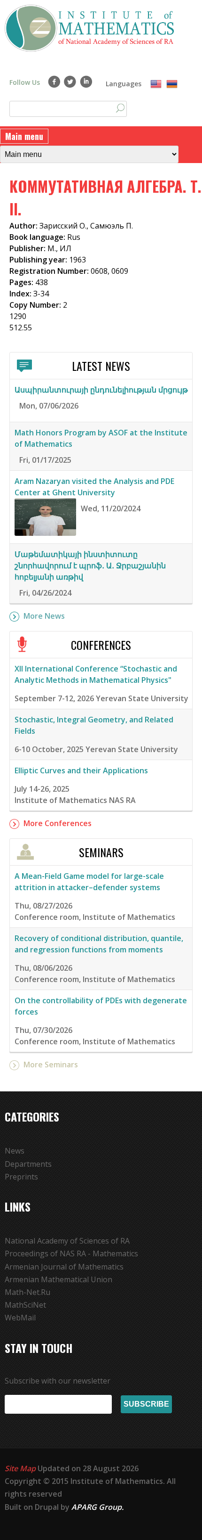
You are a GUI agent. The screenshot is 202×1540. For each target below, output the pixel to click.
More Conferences (57, 823)
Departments (28, 1164)
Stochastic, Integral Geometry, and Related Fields (94, 725)
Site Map (20, 1468)
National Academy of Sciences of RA (67, 1241)
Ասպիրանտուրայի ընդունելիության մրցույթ (101, 390)
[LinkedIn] (86, 81)
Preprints (21, 1176)
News (14, 1151)
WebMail (20, 1317)
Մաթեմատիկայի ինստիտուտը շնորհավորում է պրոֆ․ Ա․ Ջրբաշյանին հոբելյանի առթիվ (90, 565)
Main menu (24, 136)
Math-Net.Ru (27, 1292)
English (156, 84)
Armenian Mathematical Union (58, 1279)
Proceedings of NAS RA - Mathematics (71, 1253)
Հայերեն (172, 84)
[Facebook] (54, 81)
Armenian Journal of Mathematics (64, 1266)
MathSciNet (25, 1305)
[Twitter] (70, 81)
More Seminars (50, 1064)
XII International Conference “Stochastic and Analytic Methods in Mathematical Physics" (96, 674)
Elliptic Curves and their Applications (81, 770)
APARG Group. (97, 1507)
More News (44, 616)
